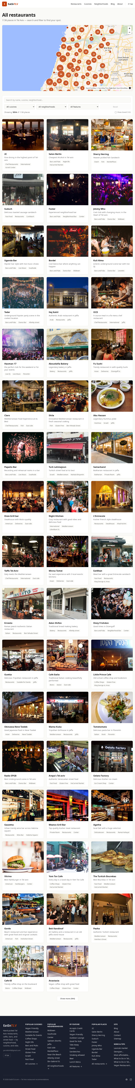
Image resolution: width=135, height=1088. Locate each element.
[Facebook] (127, 1079)
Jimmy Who (97, 1045)
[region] (67, 58)
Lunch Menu (75, 1062)
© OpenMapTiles (103, 88)
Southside (51, 1034)
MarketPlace (52, 1051)
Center (50, 1037)
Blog (113, 4)
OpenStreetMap (122, 88)
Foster (94, 1042)
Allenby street (53, 1058)
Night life (29, 1042)
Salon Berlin (97, 1031)
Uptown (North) (54, 1040)
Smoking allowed (77, 1055)
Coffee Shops (31, 1038)
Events (72, 1048)
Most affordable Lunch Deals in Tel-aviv (122, 1055)
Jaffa (49, 1044)
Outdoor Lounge (77, 1038)
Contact (117, 1035)
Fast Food (29, 1059)
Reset (115, 107)
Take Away (74, 1044)
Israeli (28, 1056)
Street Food (30, 1049)
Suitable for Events (33, 1035)
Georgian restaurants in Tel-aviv (122, 1051)
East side (51, 1047)
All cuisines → (31, 1063)
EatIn (10, 1025)
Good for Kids (76, 1041)
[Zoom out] (129, 32)
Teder (94, 1059)
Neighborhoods (101, 4)
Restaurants (76, 4)
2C (93, 1028)
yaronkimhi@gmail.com (11, 1050)
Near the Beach (54, 1054)
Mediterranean (32, 1031)
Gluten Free (30, 1052)
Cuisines (88, 4)
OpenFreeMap (91, 88)
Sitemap (117, 1038)
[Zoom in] (129, 28)
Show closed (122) (124, 112)
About (120, 4)
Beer (72, 1058)
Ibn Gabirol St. (53, 1061)
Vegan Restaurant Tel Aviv (122, 1065)
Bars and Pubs (31, 1045)
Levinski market (121, 1048)
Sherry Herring (98, 1035)
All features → (76, 1066)
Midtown (51, 1030)
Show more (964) (67, 998)
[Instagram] (131, 1079)
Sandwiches (75, 1051)
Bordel (95, 1052)
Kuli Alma (96, 1056)
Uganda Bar (97, 1049)
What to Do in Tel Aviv (121, 1058)
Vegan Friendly (31, 1028)
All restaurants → (99, 1063)
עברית (130, 4)
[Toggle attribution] (129, 88)
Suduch (95, 1038)
